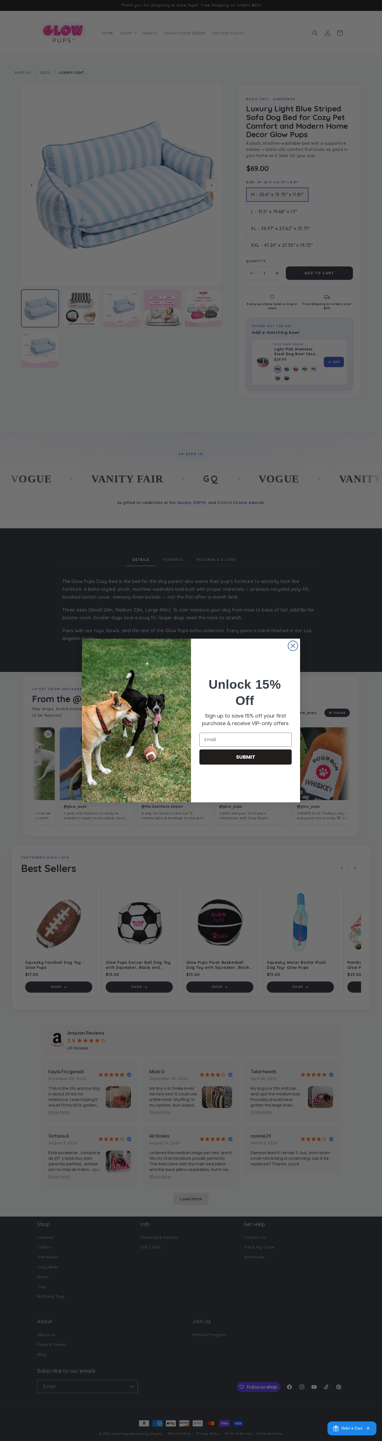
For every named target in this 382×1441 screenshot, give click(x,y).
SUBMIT (245, 756)
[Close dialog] (293, 646)
